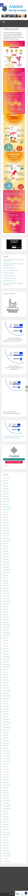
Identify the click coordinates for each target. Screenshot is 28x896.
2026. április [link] (5, 488)
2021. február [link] (6, 651)
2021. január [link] (5, 653)
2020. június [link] (5, 672)
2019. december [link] (6, 687)
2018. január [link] (5, 748)
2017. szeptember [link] (7, 758)
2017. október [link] (6, 756)
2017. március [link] (6, 774)
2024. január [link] (5, 559)
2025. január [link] (5, 527)
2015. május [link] (5, 816)
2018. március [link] (6, 743)
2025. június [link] (5, 514)
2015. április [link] (5, 819)
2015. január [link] (5, 827)
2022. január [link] (5, 622)
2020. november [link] (6, 659)
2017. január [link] (5, 779)
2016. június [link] (5, 787)
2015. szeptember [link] (7, 806)
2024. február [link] (6, 556)
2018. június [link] (5, 735)
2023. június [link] (5, 577)
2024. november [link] (6, 533)
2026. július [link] (5, 480)
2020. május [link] (5, 674)
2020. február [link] (6, 682)
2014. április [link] (5, 840)
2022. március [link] (6, 617)
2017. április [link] (5, 771)
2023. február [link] (6, 588)
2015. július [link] (5, 811)
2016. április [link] (5, 790)
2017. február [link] (6, 777)
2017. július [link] (5, 764)
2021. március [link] (6, 648)
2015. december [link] (6, 798)
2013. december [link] (6, 850)
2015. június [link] (5, 813)
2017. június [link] (5, 766)
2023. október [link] (6, 567)
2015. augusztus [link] (6, 808)
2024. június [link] (5, 546)
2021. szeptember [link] (7, 632)
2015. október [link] (6, 803)
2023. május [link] (5, 580)
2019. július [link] (5, 701)
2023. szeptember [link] (7, 569)
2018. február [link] (6, 745)
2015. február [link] (6, 824)
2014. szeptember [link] (7, 832)
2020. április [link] (5, 677)
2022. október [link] (6, 598)
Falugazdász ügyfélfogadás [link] (9, 275)
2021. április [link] (5, 645)
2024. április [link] (5, 551)
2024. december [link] (6, 530)
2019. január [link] (5, 716)
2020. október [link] (6, 661)
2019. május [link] (5, 706)
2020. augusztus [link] (6, 666)
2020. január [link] (5, 685)
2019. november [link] (6, 690)
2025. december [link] (6, 499)
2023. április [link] (5, 582)
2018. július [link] (5, 732)
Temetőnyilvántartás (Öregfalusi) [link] (10, 278)
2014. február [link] (6, 845)
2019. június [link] (5, 703)
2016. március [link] (6, 792)
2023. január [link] (5, 590)
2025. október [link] (6, 504)
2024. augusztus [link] (6, 541)
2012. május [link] (5, 858)
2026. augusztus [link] (6, 478)
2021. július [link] (5, 638)
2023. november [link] (6, 564)
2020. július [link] (5, 669)
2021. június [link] (5, 640)
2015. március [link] (6, 821)
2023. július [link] (5, 575)
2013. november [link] (6, 853)
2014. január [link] (5, 848)
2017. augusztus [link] (6, 761)
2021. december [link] (6, 624)
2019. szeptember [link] (7, 695)
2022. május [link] (5, 611)
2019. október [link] (6, 693)
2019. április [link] (5, 708)
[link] (1, 5)
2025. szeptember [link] (7, 506)
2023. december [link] (6, 562)
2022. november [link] (6, 596)
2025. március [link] (6, 522)
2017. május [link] (5, 769)
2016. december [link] (6, 782)
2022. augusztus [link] (6, 603)
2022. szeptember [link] (7, 601)
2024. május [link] (5, 548)
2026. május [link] (5, 485)
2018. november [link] (6, 722)
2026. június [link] (5, 483)
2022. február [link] (6, 619)
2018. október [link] (6, 724)
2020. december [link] (6, 656)
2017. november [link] (6, 753)
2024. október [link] (6, 535)
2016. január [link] (5, 795)
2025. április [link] (5, 520)
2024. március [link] (6, 554)
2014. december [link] (6, 829)
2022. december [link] (6, 593)
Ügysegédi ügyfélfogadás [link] (8, 273)
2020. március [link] (6, 680)
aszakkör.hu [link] (5, 465)
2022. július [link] (5, 606)
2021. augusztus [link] (6, 635)
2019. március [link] (6, 711)
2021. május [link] (5, 643)
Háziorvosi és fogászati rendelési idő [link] (10, 270)
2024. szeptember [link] (7, 538)
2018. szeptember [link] (7, 727)
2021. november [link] (6, 627)
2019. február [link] (6, 714)
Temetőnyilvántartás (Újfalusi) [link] (9, 280)
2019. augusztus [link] (6, 698)
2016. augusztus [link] (6, 785)
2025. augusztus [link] (6, 509)
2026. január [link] (5, 496)
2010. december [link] (6, 861)
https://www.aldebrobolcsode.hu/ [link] (14, 341)
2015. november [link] (6, 800)
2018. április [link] (5, 740)
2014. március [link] (6, 842)
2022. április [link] (5, 614)
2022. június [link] (5, 609)
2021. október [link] (6, 630)
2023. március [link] (6, 585)
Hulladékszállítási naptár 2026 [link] (9, 267)
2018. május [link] (5, 737)
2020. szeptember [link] (7, 664)
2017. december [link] (6, 750)
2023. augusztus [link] (6, 572)
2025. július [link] (5, 512)
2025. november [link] (6, 501)
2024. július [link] (5, 543)
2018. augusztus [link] (6, 729)
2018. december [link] (6, 719)
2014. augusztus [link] (6, 834)
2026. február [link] (6, 493)
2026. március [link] (6, 491)
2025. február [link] (6, 525)
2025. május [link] (5, 517)
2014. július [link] (5, 837)
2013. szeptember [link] (7, 855)
